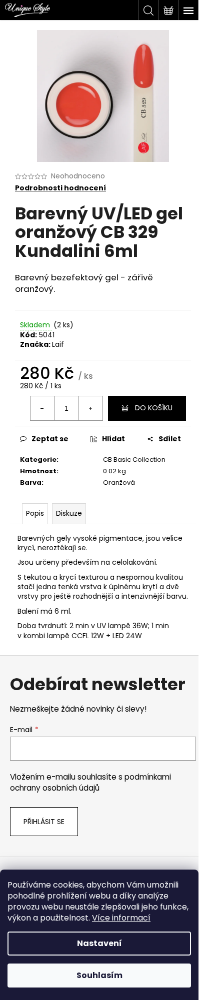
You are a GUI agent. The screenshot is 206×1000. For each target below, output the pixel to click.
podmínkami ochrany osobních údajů (90, 782)
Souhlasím (99, 975)
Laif (58, 344)
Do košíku (153, 408)
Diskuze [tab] (69, 513)
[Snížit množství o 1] (42, 408)
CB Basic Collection (134, 459)
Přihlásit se (44, 822)
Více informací (121, 918)
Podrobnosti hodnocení (60, 188)
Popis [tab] (35, 513)
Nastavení (99, 943)
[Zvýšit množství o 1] (90, 408)
